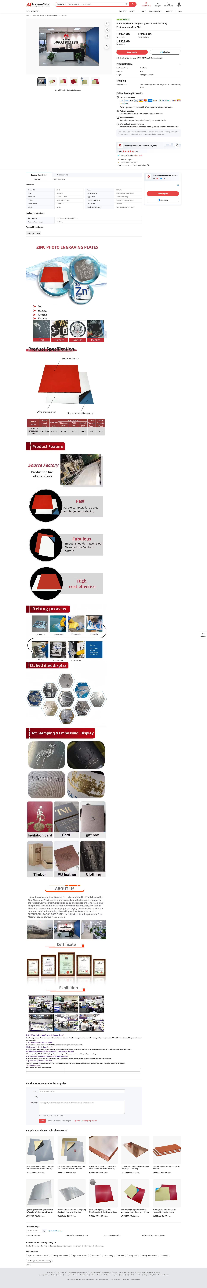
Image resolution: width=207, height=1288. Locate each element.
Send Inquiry (132, 52)
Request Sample (156, 58)
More (28, 1265)
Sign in (179, 6)
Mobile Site (150, 1272)
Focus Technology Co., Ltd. (89, 1279)
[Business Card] (178, 184)
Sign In (120, 165)
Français (75, 1275)
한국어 (121, 1275)
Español (60, 1275)
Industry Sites (117, 1272)
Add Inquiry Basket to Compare (69, 90)
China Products (61, 1272)
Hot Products (51, 1272)
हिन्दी (132, 1275)
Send (42, 1121)
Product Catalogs (56, 1231)
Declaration (125, 1279)
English (53, 1275)
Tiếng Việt (153, 1275)
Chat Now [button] (167, 52)
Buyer (132, 11)
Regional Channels (129, 1272)
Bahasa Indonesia (163, 1275)
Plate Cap (165, 1256)
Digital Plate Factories (80, 1256)
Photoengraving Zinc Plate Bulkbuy (39, 1261)
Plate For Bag (108, 1256)
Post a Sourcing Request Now (86, 1121)
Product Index (141, 1272)
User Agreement (115, 1279)
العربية (115, 1275)
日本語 (127, 1275)
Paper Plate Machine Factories (38, 1256)
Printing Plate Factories (60, 1256)
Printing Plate (63, 15)
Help (142, 11)
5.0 (154, 178)
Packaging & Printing (38, 15)
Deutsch (99, 1275)
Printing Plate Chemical (149, 1256)
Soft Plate (121, 1256)
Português (68, 1275)
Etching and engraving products (153, 1235)
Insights (158, 1272)
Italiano (93, 1275)
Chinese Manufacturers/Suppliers (78, 1272)
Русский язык (84, 1275)
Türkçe (145, 1275)
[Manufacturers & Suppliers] (37, 4)
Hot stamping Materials (111, 1235)
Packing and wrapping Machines (75, 1235)
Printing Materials (51, 15)
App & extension (154, 11)
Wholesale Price (106, 1272)
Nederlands (107, 1275)
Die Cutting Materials (33, 1235)
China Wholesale (95, 1272)
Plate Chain (95, 1256)
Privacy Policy (135, 1279)
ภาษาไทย (138, 1275)
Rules (180, 11)
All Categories (33, 11)
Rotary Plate (133, 1256)
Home (27, 15)
